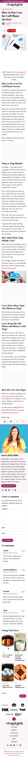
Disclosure (13, 753)
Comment (5, 509)
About (14, 738)
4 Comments (8, 24)
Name (4, 527)
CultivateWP (17, 755)
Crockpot (14, 730)
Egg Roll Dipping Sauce (20, 686)
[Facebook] (9, 490)
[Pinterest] (15, 490)
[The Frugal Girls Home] (14, 4)
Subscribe (14, 741)
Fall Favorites (14, 735)
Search (4, 693)
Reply (23, 550)
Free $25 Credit (10, 268)
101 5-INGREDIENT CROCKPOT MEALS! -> (14, 1)
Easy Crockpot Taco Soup (7, 656)
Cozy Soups (14, 733)
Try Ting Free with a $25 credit (12, 396)
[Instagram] (2, 490)
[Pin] (3, 36)
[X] (12, 490)
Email (4, 533)
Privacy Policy (20, 753)
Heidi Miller (9, 23)
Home (3, 9)
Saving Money (9, 9)
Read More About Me (8, 485)
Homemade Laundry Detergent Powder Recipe (20, 657)
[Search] (26, 4)
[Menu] (1, 4)
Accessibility (7, 753)
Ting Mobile (20, 72)
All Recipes (14, 727)
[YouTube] (5, 490)
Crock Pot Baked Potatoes (8, 686)
